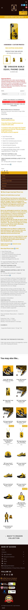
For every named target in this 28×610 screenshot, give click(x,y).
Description (5, 173)
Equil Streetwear (16, 605)
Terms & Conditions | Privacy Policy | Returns (13, 568)
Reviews (4, 186)
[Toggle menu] (23, 552)
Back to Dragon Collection (15, 537)
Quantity (22, 91)
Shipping (4, 183)
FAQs (3, 188)
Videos (3, 178)
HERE (17, 248)
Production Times (7, 180)
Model (2, 90)
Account (25, 10)
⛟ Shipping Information (7, 565)
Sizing (3, 175)
